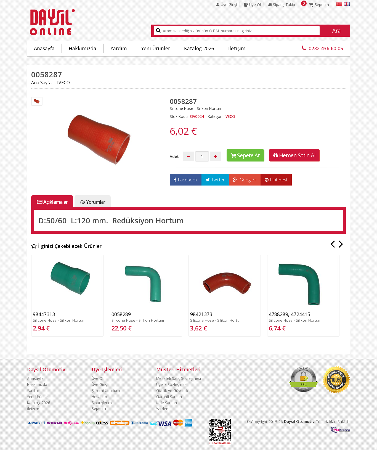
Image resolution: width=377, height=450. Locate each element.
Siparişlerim (102, 402)
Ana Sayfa (41, 83)
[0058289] (145, 306)
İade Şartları (166, 402)
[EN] (347, 4)
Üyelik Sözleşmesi (171, 384)
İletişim (237, 48)
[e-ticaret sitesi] (340, 431)
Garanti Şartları (169, 396)
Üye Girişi (229, 4)
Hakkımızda (82, 48)
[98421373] (224, 306)
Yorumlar (95, 201)
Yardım (118, 48)
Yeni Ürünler (155, 48)
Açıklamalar (55, 201)
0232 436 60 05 (326, 48)
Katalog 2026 (199, 48)
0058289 (121, 314)
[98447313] (67, 306)
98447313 (44, 314)
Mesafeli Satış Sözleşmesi (178, 378)
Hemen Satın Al (297, 155)
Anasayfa (44, 48)
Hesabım (99, 396)
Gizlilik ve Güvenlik (172, 390)
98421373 (201, 314)
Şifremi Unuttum (106, 390)
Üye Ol (255, 4)
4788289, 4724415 (289, 314)
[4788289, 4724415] (303, 306)
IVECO (63, 83)
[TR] (339, 4)
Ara (336, 30)
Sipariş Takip (284, 4)
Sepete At (248, 155)
